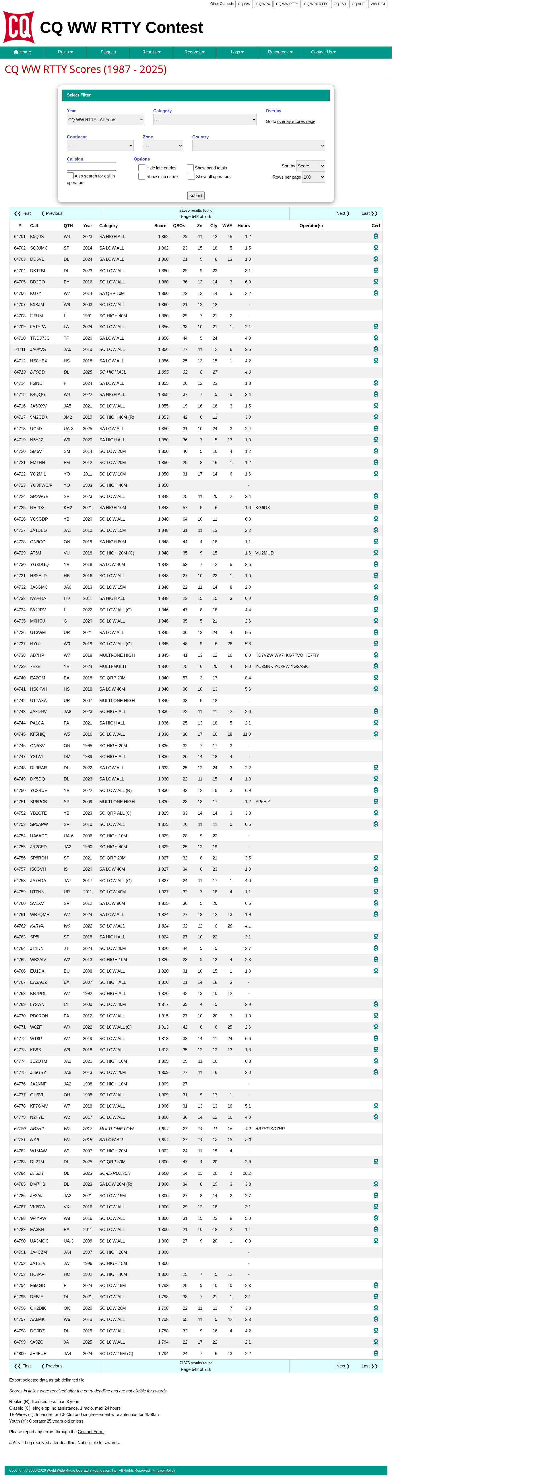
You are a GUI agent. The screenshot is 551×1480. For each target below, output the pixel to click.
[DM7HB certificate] (376, 1184)
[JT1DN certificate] (376, 948)
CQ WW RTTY (287, 4)
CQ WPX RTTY (316, 4)
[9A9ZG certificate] (376, 1342)
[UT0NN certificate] (376, 892)
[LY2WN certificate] (376, 1004)
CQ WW (244, 4)
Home (24, 51)
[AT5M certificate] (376, 553)
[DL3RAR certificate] (376, 768)
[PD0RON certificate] (376, 1016)
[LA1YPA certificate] (376, 326)
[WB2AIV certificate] (376, 959)
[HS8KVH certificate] (376, 689)
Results (150, 51)
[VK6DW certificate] (376, 1207)
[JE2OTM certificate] (376, 1061)
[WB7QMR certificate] (376, 914)
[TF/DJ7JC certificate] (376, 338)
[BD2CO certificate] (376, 282)
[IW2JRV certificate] (376, 610)
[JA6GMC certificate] (376, 587)
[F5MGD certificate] (376, 1285)
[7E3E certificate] (376, 666)
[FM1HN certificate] (376, 462)
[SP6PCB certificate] (376, 801)
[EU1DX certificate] (376, 971)
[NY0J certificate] (376, 644)
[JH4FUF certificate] (376, 1353)
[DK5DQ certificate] (376, 779)
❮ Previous (52, 213)
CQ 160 (340, 4)
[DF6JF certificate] (376, 1296)
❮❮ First (22, 213)
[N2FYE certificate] (376, 1117)
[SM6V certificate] (376, 451)
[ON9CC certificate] (376, 542)
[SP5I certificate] (376, 937)
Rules (64, 51)
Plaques (108, 51)
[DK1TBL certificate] (376, 270)
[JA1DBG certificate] (376, 530)
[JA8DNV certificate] (376, 711)
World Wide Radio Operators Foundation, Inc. (82, 1471)
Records (193, 51)
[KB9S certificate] (376, 1050)
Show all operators (213, 176)
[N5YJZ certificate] (376, 440)
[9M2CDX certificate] (376, 417)
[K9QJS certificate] (376, 236)
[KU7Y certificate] (376, 293)
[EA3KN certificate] (376, 1229)
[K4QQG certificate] (376, 394)
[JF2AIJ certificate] (376, 1195)
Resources (279, 51)
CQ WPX (263, 4)
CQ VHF (358, 4)
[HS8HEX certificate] (376, 361)
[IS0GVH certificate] (376, 869)
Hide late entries (161, 167)
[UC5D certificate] (376, 428)
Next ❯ (344, 213)
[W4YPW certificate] (376, 1218)
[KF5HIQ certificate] (376, 734)
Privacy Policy (164, 1471)
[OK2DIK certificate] (376, 1308)
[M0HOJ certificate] (376, 621)
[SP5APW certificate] (376, 824)
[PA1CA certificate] (376, 723)
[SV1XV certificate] (376, 903)
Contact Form (91, 1431)
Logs (236, 51)
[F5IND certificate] (376, 383)
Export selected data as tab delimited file (46, 1379)
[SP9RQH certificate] (376, 858)
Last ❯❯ (370, 213)
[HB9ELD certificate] (376, 575)
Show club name (162, 176)
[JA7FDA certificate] (376, 880)
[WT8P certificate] (376, 1038)
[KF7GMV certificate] (376, 1106)
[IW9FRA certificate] (376, 598)
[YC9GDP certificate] (376, 519)
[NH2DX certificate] (376, 507)
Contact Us (322, 51)
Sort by (288, 165)
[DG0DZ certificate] (376, 1331)
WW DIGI (378, 4)
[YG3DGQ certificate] (376, 564)
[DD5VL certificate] (376, 259)
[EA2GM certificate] (376, 678)
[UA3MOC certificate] (376, 1241)
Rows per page (287, 177)
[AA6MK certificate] (376, 1319)
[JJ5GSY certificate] (376, 1072)
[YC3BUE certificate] (376, 790)
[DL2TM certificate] (376, 1162)
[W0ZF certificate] (376, 1027)
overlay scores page (296, 121)
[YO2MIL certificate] (376, 474)
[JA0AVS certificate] (376, 349)
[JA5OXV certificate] (376, 406)
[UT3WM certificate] (376, 632)
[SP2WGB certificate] (376, 496)
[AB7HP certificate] (376, 655)
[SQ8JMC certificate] (376, 248)
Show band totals (211, 167)
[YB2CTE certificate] (376, 813)
